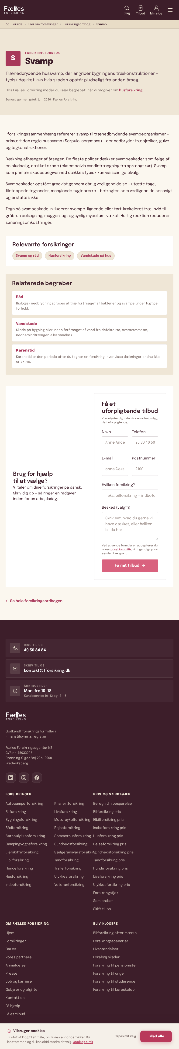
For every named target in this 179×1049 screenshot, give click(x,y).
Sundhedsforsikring (70, 844)
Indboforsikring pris (109, 828)
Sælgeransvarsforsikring (75, 852)
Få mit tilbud (130, 566)
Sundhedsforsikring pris (113, 852)
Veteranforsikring (69, 885)
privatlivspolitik (120, 549)
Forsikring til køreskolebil (114, 990)
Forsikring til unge (108, 974)
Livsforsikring (65, 812)
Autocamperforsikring (24, 804)
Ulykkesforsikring (69, 877)
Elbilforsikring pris (108, 820)
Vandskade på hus (96, 255)
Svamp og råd (27, 255)
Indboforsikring (18, 885)
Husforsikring (59, 255)
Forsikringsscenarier (110, 941)
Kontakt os (15, 998)
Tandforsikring (66, 860)
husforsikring (130, 90)
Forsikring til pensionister (115, 965)
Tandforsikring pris (109, 860)
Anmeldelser (16, 965)
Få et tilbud (15, 1014)
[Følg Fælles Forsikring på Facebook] (37, 778)
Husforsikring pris (108, 836)
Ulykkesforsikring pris (111, 885)
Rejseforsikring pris (109, 844)
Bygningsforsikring (21, 820)
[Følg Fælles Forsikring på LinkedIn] (11, 778)
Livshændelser (105, 949)
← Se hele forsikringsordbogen (34, 601)
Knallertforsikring (69, 804)
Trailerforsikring (67, 868)
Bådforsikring (17, 828)
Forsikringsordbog (77, 24)
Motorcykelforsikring (72, 820)
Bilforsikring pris (107, 812)
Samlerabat (103, 901)
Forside (17, 24)
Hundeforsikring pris (110, 868)
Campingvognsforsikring (26, 844)
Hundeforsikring (19, 868)
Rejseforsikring (67, 828)
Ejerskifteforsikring (22, 852)
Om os (11, 949)
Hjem (10, 933)
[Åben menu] (170, 10)
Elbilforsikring (17, 860)
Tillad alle (156, 1036)
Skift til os (102, 909)
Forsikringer (16, 941)
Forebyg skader (106, 957)
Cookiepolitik (83, 1042)
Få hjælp (13, 1006)
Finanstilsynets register (26, 736)
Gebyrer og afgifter (22, 990)
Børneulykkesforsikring (25, 836)
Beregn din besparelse (112, 804)
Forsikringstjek (105, 893)
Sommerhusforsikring (72, 836)
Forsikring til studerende (114, 981)
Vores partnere (19, 957)
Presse (11, 974)
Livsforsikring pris (108, 877)
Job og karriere (19, 981)
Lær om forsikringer (43, 24)
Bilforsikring (16, 812)
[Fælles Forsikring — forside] (14, 10)
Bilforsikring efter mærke (115, 933)
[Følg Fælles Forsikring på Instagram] (24, 778)
